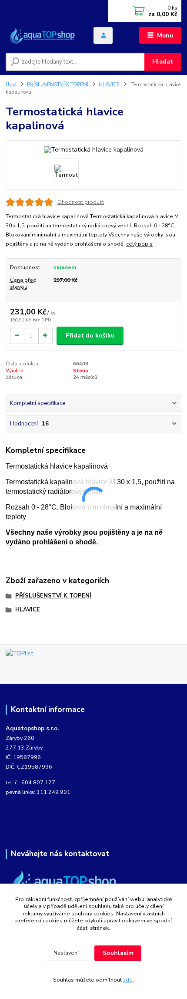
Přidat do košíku (90, 335)
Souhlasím (118, 953)
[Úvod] (42, 35)
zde (128, 979)
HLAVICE (109, 84)
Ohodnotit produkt (80, 202)
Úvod (11, 84)
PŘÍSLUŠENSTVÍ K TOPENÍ (57, 84)
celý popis (139, 243)
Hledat (162, 61)
